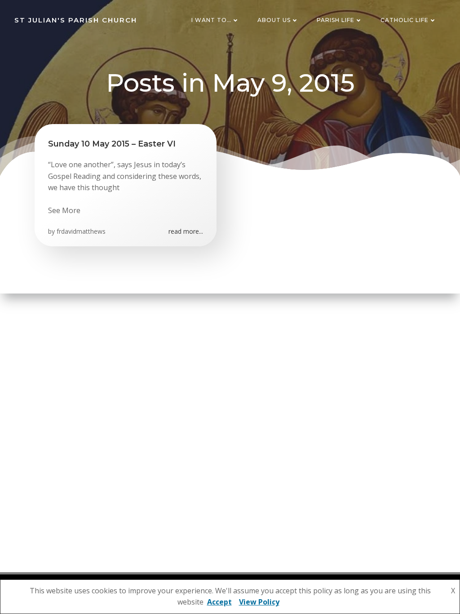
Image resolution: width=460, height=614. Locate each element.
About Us (274, 20)
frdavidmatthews (81, 231)
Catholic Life (404, 20)
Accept (219, 602)
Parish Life (335, 20)
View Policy (259, 602)
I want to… (211, 20)
